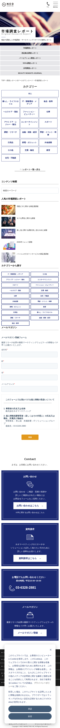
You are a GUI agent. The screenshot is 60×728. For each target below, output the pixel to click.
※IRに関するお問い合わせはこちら (30, 512)
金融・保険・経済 (29, 132)
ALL (30, 94)
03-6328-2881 (26, 587)
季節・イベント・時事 (48, 133)
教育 (48, 150)
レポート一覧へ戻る (31, 169)
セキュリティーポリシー (18, 724)
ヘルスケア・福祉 (10, 112)
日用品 (10, 142)
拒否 (30, 716)
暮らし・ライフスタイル (10, 102)
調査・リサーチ (10, 132)
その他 (10, 150)
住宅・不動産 (10, 158)
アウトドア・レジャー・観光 (10, 123)
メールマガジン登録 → (30, 633)
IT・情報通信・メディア (29, 102)
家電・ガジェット (29, 142)
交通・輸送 (29, 150)
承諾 (30, 709)
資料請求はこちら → (30, 558)
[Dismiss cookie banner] (51, 650)
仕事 (48, 112)
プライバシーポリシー (43, 724)
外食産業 (48, 142)
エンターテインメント (29, 123)
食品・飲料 (48, 101)
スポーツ (48, 122)
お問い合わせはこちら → (30, 505)
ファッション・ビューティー (29, 113)
